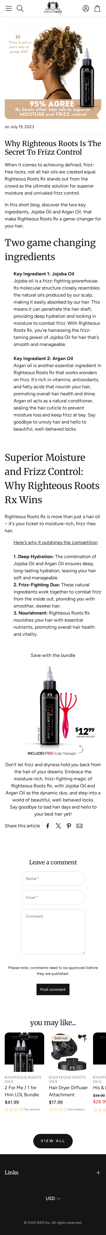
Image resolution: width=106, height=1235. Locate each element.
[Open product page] (24, 1052)
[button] (9, 8)
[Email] (79, 826)
